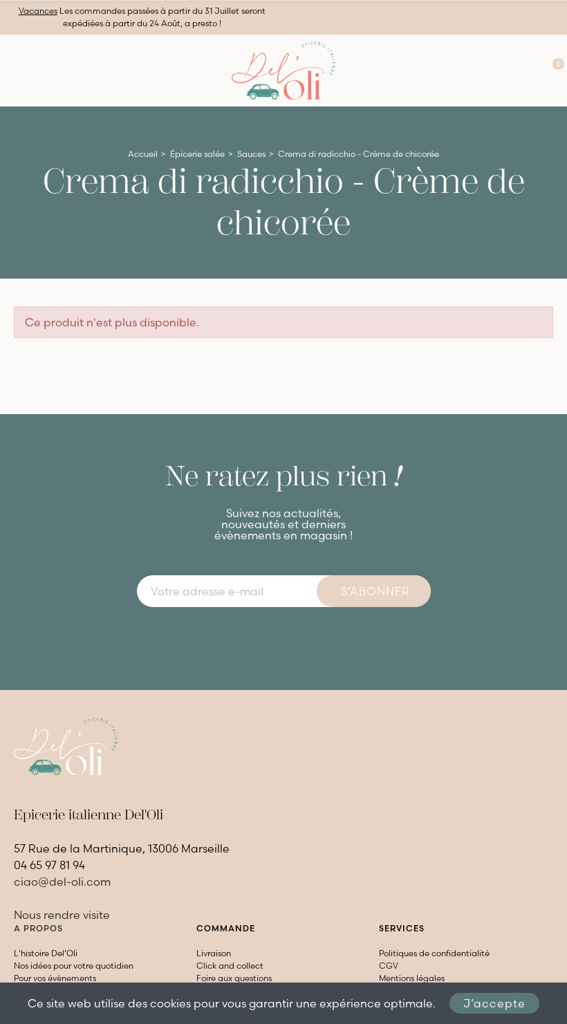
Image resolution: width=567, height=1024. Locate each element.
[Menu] (13, 70)
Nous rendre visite (62, 915)
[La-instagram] (295, 636)
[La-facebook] (271, 636)
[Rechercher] (499, 70)
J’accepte (494, 1003)
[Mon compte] (526, 70)
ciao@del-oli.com (62, 881)
